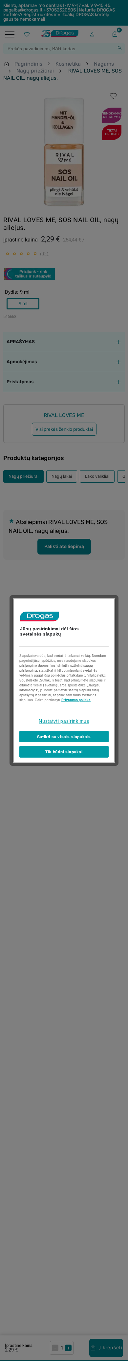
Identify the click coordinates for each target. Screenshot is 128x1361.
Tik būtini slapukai (63, 752)
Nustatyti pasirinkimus (64, 721)
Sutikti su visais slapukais (64, 737)
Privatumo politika (76, 700)
